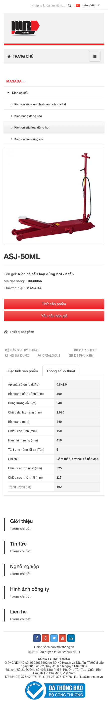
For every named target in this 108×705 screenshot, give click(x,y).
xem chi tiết (21, 528)
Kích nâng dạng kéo (28, 116)
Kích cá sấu (20, 93)
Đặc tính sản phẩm (23, 371)
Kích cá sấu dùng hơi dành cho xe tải (40, 104)
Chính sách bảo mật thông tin (54, 647)
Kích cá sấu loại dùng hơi (31, 127)
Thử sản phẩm (54, 304)
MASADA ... (15, 81)
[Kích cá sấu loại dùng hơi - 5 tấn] (54, 196)
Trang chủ (22, 56)
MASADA (34, 288)
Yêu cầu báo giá (54, 316)
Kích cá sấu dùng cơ (28, 139)
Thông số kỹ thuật (60, 371)
